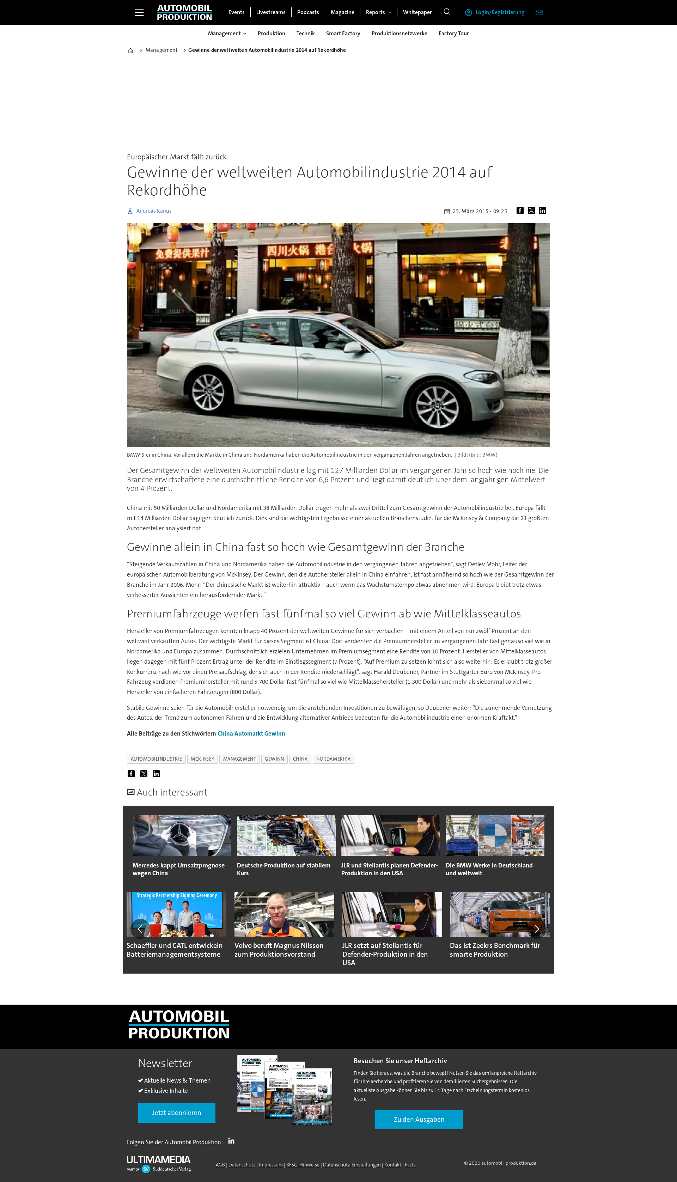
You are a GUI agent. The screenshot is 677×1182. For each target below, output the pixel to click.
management (239, 759)
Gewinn (274, 733)
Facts (410, 1165)
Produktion (271, 33)
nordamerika (333, 759)
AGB (220, 1165)
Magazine (342, 12)
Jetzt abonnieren (176, 1112)
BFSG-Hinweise (302, 1165)
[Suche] (447, 12)
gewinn (274, 759)
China (225, 733)
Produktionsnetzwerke (399, 33)
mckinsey (202, 759)
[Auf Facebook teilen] (521, 211)
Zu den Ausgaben (419, 1119)
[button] (140, 929)
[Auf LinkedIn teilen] (544, 211)
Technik (306, 33)
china (300, 759)
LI (233, 1140)
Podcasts (308, 12)
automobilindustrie (156, 759)
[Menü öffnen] (139, 12)
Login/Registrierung (500, 12)
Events (236, 12)
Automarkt (248, 733)
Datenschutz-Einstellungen (352, 1165)
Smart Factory (343, 33)
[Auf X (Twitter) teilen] (532, 211)
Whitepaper (417, 12)
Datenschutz (241, 1165)
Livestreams (271, 12)
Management (224, 33)
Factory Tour (454, 33)
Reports (375, 12)
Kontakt (392, 1165)
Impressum (271, 1165)
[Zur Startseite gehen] (184, 12)
